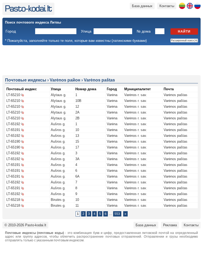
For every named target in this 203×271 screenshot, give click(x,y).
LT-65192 (13, 124)
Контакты (166, 6)
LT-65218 (13, 200)
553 (117, 214)
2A (77, 112)
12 (77, 107)
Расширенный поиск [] (184, 40)
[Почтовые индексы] (28, 10)
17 (77, 147)
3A (77, 159)
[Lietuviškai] (182, 6)
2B (77, 118)
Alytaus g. (58, 95)
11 (77, 205)
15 (77, 141)
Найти (184, 31)
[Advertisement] (101, 60)
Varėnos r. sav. (135, 95)
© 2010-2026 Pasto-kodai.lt (25, 225)
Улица (86, 31)
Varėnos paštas (175, 95)
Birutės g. (58, 200)
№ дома (144, 31)
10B (78, 101)
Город (11, 31)
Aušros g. (58, 124)
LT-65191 (13, 130)
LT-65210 (13, 95)
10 (77, 130)
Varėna (112, 95)
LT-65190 (13, 141)
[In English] (190, 6)
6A (77, 176)
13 (77, 136)
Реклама (170, 225)
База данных (142, 6)
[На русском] (197, 6)
